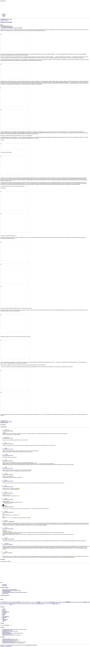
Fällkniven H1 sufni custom (6, 22)
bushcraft (24, 602)
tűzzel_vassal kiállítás (45, 603)
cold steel (28, 602)
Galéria (3, 15)
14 (4, 511)
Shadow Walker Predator (6, 639)
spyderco (33, 603)
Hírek (3, 609)
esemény (38, 602)
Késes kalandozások (5, 611)
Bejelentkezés (4, 585)
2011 (3, 602)
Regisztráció (4, 584)
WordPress (28, 645)
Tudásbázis (4, 620)
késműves (1, 603)
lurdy (8, 603)
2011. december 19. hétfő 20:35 (7, 544)
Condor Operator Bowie (6, 591)
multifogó (19, 603)
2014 (8, 602)
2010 (1, 602)
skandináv (29, 603)
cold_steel (31, 602)
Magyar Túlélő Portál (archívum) (7, 633)
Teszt (3, 618)
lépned (9, 561)
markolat (15, 27)
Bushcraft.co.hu (5, 630)
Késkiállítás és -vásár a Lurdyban (6, 19)
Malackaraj (4, 634)
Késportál (3, 10)
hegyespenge (52, 602)
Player (3, 642)
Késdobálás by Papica (4, 20)
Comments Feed (9, 646)
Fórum (3, 16)
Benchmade (15, 602)
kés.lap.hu (4, 631)
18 (4, 543)
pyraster (24, 603)
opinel (22, 603)
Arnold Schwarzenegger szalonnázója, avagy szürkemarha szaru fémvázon (14, 592)
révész (27, 603)
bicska (18, 602)
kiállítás (68, 602)
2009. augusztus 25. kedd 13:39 (7, 449)
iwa (59, 602)
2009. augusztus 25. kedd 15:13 (7, 468)
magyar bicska (12, 603)
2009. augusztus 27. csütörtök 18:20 (8, 521)
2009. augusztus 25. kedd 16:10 (7, 474)
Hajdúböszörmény (46, 602)
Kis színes (4, 613)
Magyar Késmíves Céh (6, 632)
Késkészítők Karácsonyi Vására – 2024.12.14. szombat (11, 590)
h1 (13, 27)
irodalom (56, 602)
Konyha (3, 614)
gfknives (42, 602)
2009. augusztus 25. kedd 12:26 (7, 430)
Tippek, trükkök (10, 26)
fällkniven (10, 27)
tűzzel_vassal (40, 603)
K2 (35, 645)
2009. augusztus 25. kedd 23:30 (7, 499)
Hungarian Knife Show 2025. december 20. (9, 589)
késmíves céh (86, 602)
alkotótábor (11, 602)
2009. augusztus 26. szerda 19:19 (7, 512)
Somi (6, 467)
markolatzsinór (19, 27)
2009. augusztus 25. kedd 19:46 (7, 486)
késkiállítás (78, 602)
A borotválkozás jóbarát (6, 629)
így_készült (59, 603)
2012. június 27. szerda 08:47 (7, 552)
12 (4, 498)
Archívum (2, 625)
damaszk (33, 602)
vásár (56, 603)
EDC (35, 602)
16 (4, 527)
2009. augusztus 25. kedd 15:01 (7, 460)
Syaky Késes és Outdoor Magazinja (8, 641)
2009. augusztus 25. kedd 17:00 (7, 481)
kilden (64, 602)
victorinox (50, 603)
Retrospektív (4, 617)
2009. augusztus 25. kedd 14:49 (7, 455)
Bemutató (5, 26)
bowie (21, 602)
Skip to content (2, 0)
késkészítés (81, 602)
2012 (6, 602)
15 (4, 520)
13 (4, 505)
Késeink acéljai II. (5, 593)
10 (4, 485)
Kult (75, 602)
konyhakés (72, 602)
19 (3, 27)
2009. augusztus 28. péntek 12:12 (8, 528)
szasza (36, 603)
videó (53, 603)
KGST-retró (4, 612)
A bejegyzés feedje (3, 426)
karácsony (61, 602)
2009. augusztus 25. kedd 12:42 (7, 438)
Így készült (4, 610)
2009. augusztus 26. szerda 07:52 (7, 506)
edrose (6, 448)
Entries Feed (2, 646)
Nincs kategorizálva (5, 616)
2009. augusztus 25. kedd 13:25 (7, 443)
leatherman (5, 603)
